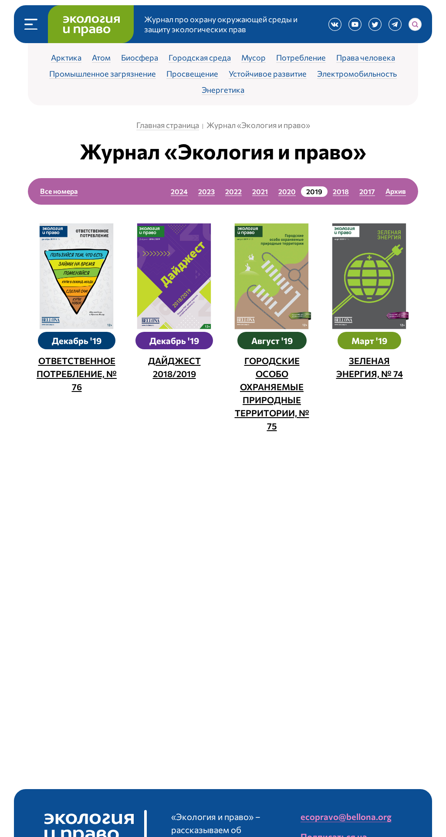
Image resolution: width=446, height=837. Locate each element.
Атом (101, 58)
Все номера (59, 191)
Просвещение (192, 74)
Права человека (365, 58)
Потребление (301, 58)
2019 (314, 191)
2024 (179, 191)
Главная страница (167, 125)
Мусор (253, 58)
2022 (233, 191)
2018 (341, 191)
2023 (206, 191)
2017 (367, 191)
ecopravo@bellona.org (346, 816)
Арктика (66, 58)
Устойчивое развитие (268, 74)
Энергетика (223, 90)
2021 (260, 191)
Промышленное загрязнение (102, 74)
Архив (395, 191)
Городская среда (200, 58)
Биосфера (139, 58)
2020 (287, 191)
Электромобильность (357, 74)
